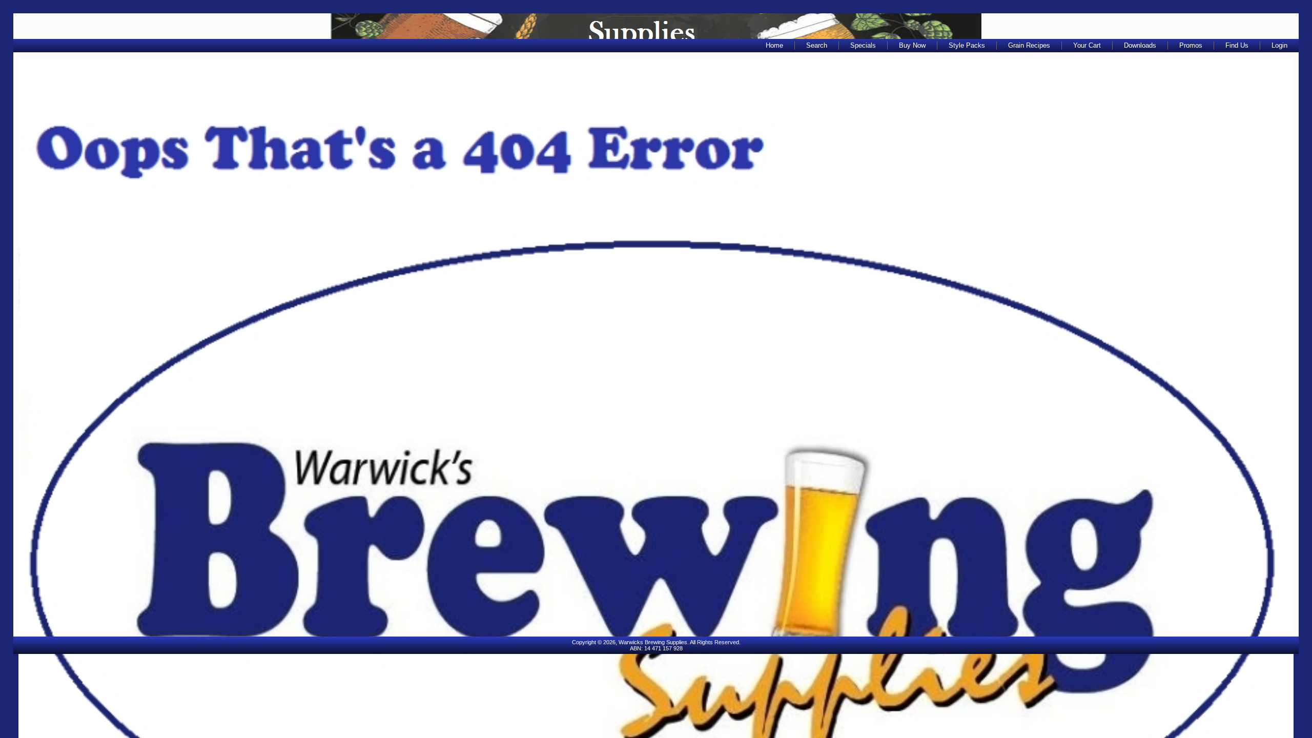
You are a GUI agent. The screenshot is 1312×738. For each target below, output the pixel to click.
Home (774, 45)
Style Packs (967, 45)
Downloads (1140, 45)
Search (816, 45)
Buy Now (912, 45)
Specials (863, 45)
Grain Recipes (1029, 45)
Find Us (1236, 45)
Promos (1190, 45)
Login (1279, 45)
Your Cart (1087, 45)
